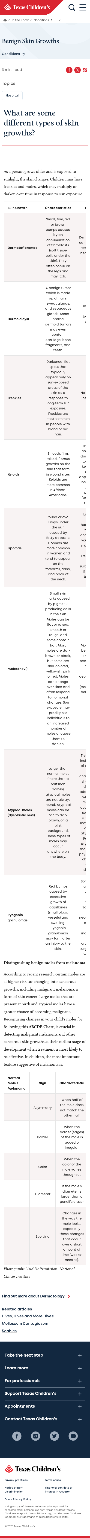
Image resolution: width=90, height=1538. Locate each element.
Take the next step (24, 1355)
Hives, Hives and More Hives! (28, 1316)
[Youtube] (73, 1436)
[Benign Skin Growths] (32, 7)
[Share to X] (77, 70)
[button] (85, 70)
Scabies (9, 1331)
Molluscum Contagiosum (25, 1324)
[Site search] (71, 7)
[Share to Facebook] (69, 70)
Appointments (20, 1406)
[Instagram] (35, 1436)
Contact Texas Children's (31, 1419)
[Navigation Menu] (82, 7)
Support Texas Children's (30, 1394)
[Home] (5, 20)
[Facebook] (17, 1436)
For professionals (22, 1381)
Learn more (16, 1368)
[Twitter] (54, 1436)
